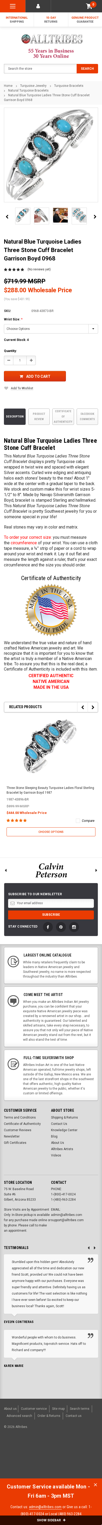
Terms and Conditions (20, 1117)
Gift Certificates (15, 1143)
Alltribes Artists (62, 1149)
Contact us (74, 1416)
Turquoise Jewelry (33, 86)
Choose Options (51, 832)
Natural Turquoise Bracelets (28, 90)
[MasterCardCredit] (42, 1454)
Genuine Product (85, 19)
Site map (58, 1409)
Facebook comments (87, 416)
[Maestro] (81, 1454)
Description (15, 416)
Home (8, 86)
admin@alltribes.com (45, 1507)
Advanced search (19, 1416)
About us (10, 1409)
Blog (54, 1136)
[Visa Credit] (41, 1454)
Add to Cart (38, 376)
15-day (51, 19)
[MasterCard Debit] (52, 1454)
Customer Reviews (17, 1130)
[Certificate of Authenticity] (51, 610)
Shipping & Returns (64, 1117)
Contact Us (59, 1124)
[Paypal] (12, 1454)
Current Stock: (16, 340)
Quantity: (10, 351)
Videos (56, 1155)
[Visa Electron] (68, 1454)
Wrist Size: (13, 319)
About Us (57, 1143)
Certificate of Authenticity (63, 417)
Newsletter (12, 1136)
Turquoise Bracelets (68, 86)
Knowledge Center (64, 1130)
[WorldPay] (31, 1454)
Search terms (79, 1409)
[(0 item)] (89, 6)
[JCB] (9, 1463)
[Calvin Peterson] (51, 870)
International (17, 19)
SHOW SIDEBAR (49, 1520)
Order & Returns (48, 1416)
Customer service (34, 1409)
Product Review (39, 416)
